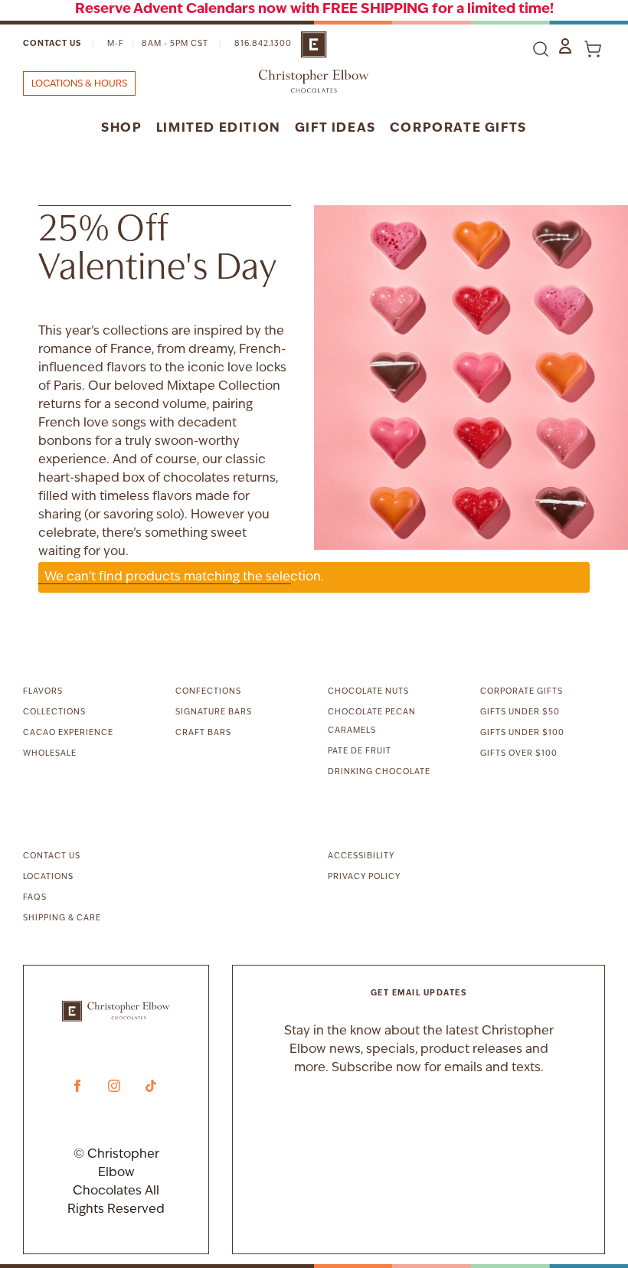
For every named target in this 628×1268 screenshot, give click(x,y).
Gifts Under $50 (520, 712)
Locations (48, 877)
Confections (208, 692)
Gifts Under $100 (522, 733)
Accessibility (361, 856)
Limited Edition (218, 129)
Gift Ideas (335, 129)
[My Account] (565, 46)
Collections (54, 712)
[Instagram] (114, 1085)
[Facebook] (77, 1085)
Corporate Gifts (458, 129)
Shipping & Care (62, 918)
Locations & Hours (79, 84)
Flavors (43, 692)
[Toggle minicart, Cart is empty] (593, 49)
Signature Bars (213, 712)
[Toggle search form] (541, 49)
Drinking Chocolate (379, 772)
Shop (121, 129)
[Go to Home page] (314, 62)
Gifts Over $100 (519, 754)
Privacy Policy (364, 877)
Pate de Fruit (359, 751)
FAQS (35, 898)
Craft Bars (203, 733)
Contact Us (52, 44)
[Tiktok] (150, 1085)
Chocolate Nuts (368, 692)
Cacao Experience (68, 733)
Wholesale (50, 754)
